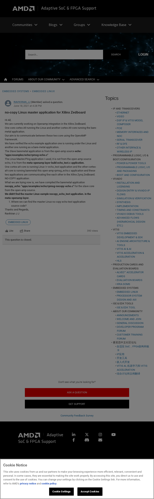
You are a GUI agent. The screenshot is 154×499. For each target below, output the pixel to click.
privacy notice (28, 483)
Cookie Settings (61, 491)
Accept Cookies (90, 491)
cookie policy (49, 483)
